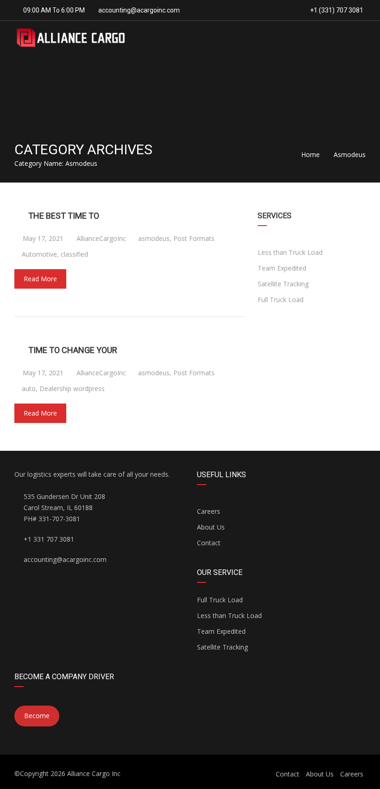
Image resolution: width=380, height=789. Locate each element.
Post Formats (194, 238)
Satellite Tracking (283, 283)
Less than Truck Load (290, 252)
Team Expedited (282, 268)
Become (37, 715)
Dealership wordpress (72, 388)
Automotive (39, 254)
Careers (208, 511)
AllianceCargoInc (100, 238)
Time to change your (72, 350)
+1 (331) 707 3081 (336, 10)
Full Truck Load (281, 299)
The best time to (63, 216)
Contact (209, 542)
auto (29, 388)
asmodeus (154, 238)
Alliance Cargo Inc (93, 773)
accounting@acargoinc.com (139, 10)
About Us (211, 527)
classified (74, 254)
